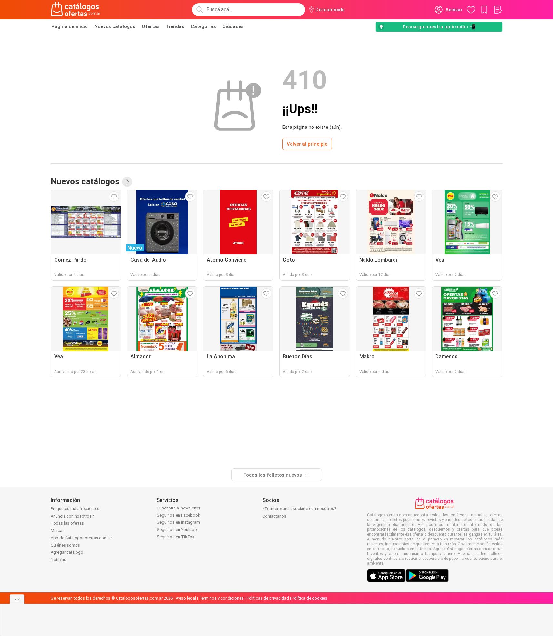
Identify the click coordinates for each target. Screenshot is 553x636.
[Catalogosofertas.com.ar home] (76, 10)
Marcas (58, 530)
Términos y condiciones (221, 598)
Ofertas (150, 26)
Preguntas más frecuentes (75, 508)
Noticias (58, 559)
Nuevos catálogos (114, 26)
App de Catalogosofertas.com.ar (81, 537)
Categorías (203, 26)
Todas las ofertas (67, 523)
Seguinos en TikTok (176, 536)
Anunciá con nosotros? (72, 516)
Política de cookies (309, 598)
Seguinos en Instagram (178, 522)
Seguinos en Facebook (178, 515)
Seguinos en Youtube (177, 529)
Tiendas (175, 26)
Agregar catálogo (67, 552)
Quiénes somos (65, 545)
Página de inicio (69, 26)
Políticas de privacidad (268, 598)
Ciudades (233, 26)
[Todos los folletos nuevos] (127, 182)
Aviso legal (186, 598)
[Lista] (497, 10)
